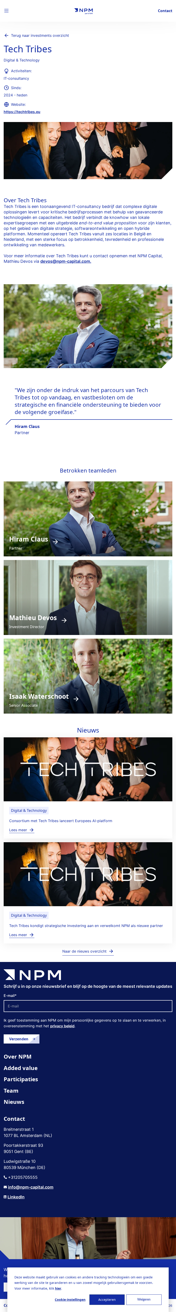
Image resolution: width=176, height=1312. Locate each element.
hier (58, 1288)
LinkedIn (16, 1197)
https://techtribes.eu (22, 111)
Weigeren (144, 1299)
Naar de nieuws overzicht (84, 951)
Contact (165, 10)
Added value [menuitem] (21, 1068)
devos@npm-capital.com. (65, 261)
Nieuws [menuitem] (14, 1101)
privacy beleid (62, 1026)
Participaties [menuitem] (21, 1079)
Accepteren (107, 1299)
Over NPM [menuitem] (18, 1056)
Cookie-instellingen (70, 1299)
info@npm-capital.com (30, 1187)
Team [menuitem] (11, 1090)
